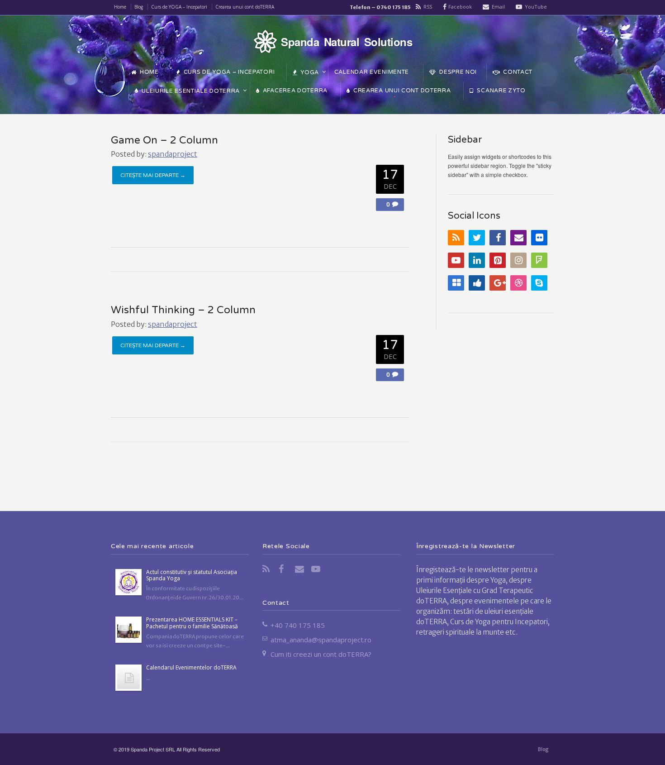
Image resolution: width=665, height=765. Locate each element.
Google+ (497, 283)
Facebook (460, 6)
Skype (539, 283)
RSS (427, 6)
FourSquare (539, 260)
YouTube (536, 6)
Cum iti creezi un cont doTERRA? (321, 654)
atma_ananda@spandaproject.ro (321, 639)
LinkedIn (477, 260)
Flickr (539, 237)
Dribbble (518, 283)
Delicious (456, 283)
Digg (477, 283)
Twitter (477, 237)
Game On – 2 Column (164, 140)
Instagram (518, 260)
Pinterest (497, 260)
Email (498, 6)
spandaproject (172, 153)
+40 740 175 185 (298, 625)
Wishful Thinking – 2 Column (183, 310)
